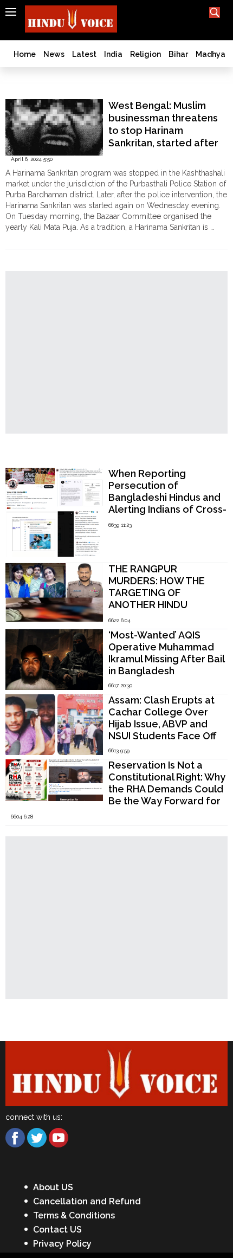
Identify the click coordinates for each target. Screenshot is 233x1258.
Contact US (57, 1229)
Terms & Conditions (74, 1215)
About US (53, 1187)
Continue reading (35, 238)
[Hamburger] (10, 12)
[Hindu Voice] (116, 1073)
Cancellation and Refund (87, 1201)
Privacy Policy (62, 1243)
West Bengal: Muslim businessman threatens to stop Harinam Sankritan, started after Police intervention (163, 130)
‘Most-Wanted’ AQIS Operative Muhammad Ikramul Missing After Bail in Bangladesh (166, 652)
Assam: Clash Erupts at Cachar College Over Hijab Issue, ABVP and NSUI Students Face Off (162, 717)
